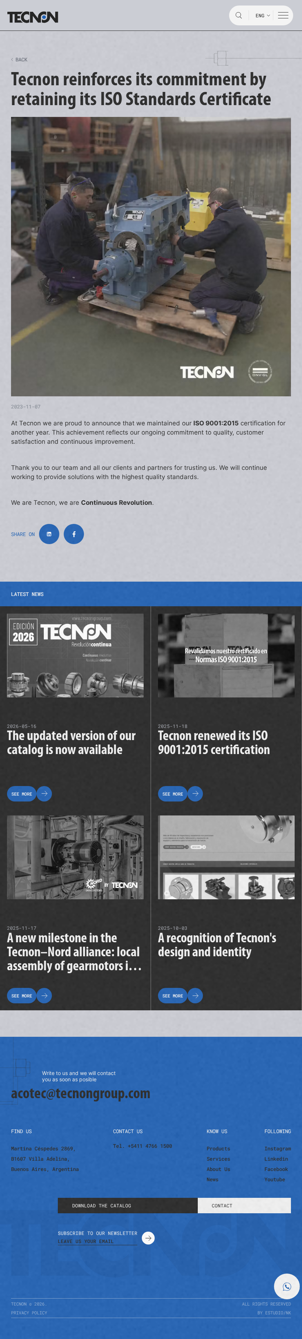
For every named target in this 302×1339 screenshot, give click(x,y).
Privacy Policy (29, 1312)
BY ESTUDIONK (274, 1312)
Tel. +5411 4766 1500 (142, 1146)
